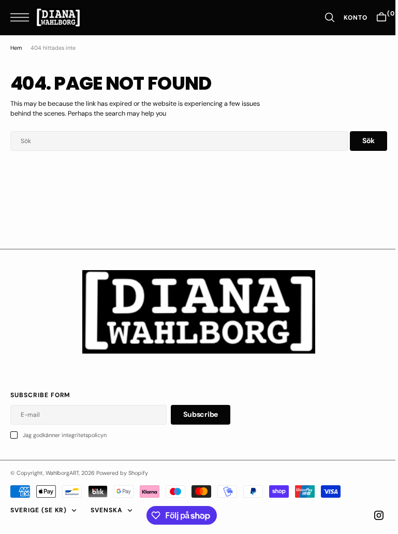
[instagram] (371, 515)
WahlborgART (62, 472)
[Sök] (322, 17)
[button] (22, 17)
